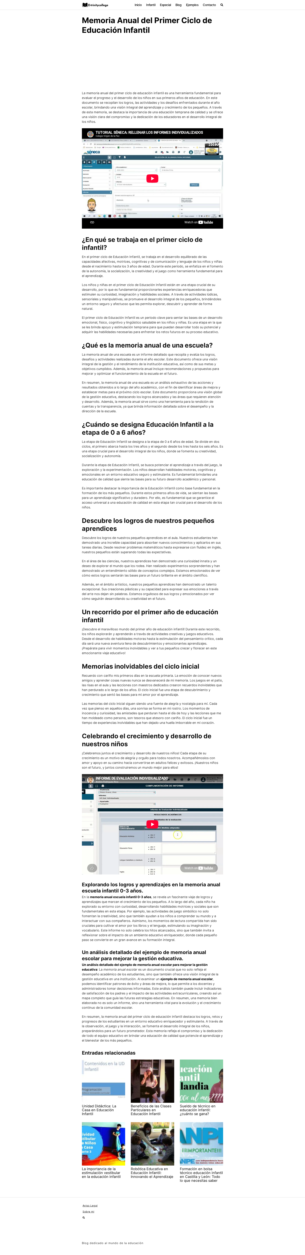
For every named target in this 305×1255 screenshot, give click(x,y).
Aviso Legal (90, 1205)
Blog (178, 5)
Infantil (150, 5)
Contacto (209, 5)
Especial (165, 5)
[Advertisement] (152, 64)
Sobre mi (88, 1211)
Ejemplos (192, 5)
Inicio (138, 5)
